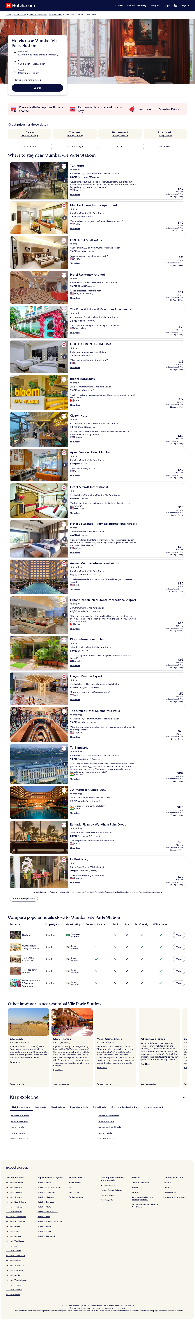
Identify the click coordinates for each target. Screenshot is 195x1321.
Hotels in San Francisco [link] (16, 1216)
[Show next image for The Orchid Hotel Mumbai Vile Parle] (64, 724)
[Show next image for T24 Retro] (64, 180)
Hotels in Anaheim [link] (14, 1290)
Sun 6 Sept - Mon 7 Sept (31, 63)
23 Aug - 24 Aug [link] (29, 135)
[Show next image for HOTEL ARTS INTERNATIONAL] (64, 356)
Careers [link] (166, 1187)
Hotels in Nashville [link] (14, 1212)
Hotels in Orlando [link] (14, 1197)
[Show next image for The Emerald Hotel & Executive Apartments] (64, 322)
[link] (64, 166)
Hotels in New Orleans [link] (16, 1202)
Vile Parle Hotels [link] (19, 1121)
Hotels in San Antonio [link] (15, 1255)
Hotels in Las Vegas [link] (14, 1182)
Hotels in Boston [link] (13, 1260)
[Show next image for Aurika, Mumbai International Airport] (64, 577)
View (179, 935)
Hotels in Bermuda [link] (46, 1202)
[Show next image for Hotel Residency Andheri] (64, 287)
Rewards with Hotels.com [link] (174, 1197)
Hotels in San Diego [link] (15, 1207)
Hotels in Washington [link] (15, 1241)
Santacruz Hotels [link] (20, 1115)
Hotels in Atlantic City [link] (16, 1265)
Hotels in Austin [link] (13, 1246)
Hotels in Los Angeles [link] (15, 1221)
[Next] (187, 1047)
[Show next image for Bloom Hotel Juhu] (64, 392)
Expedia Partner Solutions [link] (112, 1190)
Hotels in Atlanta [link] (13, 1251)
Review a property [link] (77, 1197)
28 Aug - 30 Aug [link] (120, 135)
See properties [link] (17, 1084)
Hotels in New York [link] (14, 1187)
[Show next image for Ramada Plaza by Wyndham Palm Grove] (64, 837)
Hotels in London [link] (13, 1275)
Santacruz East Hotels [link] (109, 1127)
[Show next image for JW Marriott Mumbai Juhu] (64, 802)
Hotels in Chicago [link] (14, 1192)
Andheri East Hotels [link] (108, 1115)
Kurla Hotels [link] (17, 1127)
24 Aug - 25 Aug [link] (75, 135)
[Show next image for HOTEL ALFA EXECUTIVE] (64, 252)
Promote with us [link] (108, 1195)
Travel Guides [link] (169, 1192)
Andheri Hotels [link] (106, 1121)
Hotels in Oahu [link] (44, 1231)
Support (155, 5)
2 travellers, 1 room (28, 73)
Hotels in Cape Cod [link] (46, 1236)
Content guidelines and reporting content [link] (142, 1198)
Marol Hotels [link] (105, 1133)
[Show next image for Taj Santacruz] (64, 764)
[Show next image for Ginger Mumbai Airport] (64, 688)
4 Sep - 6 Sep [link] (165, 135)
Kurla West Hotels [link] (20, 1138)
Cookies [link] (135, 1192)
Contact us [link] (74, 1192)
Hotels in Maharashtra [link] (38, 15)
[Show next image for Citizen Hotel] (64, 429)
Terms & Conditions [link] (141, 1182)
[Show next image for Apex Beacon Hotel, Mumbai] (64, 465)
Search (37, 87)
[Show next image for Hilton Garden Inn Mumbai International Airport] (64, 615)
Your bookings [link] (75, 1182)
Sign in (185, 5)
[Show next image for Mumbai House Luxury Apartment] (64, 217)
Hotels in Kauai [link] (44, 1226)
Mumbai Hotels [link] (55, 15)
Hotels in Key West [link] (14, 1270)
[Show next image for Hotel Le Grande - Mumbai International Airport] (64, 538)
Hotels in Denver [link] (13, 1236)
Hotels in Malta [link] (44, 1207)
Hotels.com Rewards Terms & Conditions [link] (145, 1205)
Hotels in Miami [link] (13, 1226)
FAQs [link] (71, 1187)
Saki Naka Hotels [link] (106, 1138)
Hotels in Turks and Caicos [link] (49, 1187)
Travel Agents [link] (107, 1200)
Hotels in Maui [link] (44, 1216)
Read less (15, 1062)
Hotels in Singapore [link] (46, 1192)
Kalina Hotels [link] (18, 1133)
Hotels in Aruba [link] (44, 1182)
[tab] (21, 1107)
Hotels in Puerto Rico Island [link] (50, 1221)
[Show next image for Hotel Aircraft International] (64, 500)
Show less (75, 194)
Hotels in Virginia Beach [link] (16, 1280)
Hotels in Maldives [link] (46, 1197)
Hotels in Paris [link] (12, 1231)
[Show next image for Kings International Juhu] (64, 653)
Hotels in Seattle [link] (13, 1285)
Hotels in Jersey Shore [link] (48, 1212)
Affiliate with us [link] (108, 1185)
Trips (167, 5)
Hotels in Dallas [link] (13, 1294)
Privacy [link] (135, 1187)
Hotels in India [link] (20, 15)
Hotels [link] (8, 15)
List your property (136, 5)
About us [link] (167, 1182)
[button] (97, 1097)
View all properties (24, 898)
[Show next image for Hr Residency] (64, 872)
